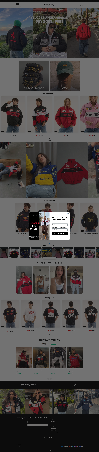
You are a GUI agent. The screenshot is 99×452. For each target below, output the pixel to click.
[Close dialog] (68, 214)
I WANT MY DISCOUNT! (59, 233)
